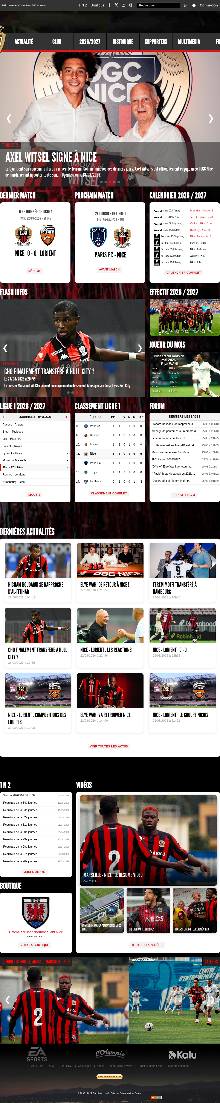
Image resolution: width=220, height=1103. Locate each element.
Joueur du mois (167, 345)
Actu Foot (37, 1065)
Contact (138, 1093)
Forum (157, 406)
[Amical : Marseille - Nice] (64, 1000)
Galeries (211, 962)
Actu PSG (66, 1065)
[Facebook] (109, 5)
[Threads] (131, 6)
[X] (116, 6)
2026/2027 (89, 42)
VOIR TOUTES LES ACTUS (109, 746)
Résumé (34, 271)
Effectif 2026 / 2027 (174, 292)
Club (56, 42)
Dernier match (17, 195)
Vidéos (84, 785)
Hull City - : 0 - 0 (201, 229)
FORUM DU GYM (184, 495)
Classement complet (109, 493)
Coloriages (84, 1065)
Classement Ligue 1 (97, 406)
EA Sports (37, 1054)
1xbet (100, 1065)
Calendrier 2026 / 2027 (178, 195)
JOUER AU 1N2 (35, 872)
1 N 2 (83, 5)
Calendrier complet (184, 272)
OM (51, 1065)
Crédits (114, 1093)
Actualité (24, 42)
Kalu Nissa (182, 1054)
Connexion (209, 5)
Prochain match (94, 195)
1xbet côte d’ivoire (121, 1065)
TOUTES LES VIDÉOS (147, 945)
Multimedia (189, 42)
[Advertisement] (141, 21)
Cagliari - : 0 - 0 (201, 223)
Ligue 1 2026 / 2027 (22, 406)
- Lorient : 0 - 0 (200, 236)
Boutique (97, 5)
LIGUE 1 (34, 494)
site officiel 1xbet (178, 1065)
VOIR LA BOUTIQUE (35, 945)
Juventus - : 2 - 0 (201, 217)
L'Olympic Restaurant (110, 1054)
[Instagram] (123, 5)
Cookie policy (126, 1093)
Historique (123, 42)
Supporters (156, 42)
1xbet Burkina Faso (150, 1065)
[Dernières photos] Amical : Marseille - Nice (36, 962)
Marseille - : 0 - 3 (201, 210)
